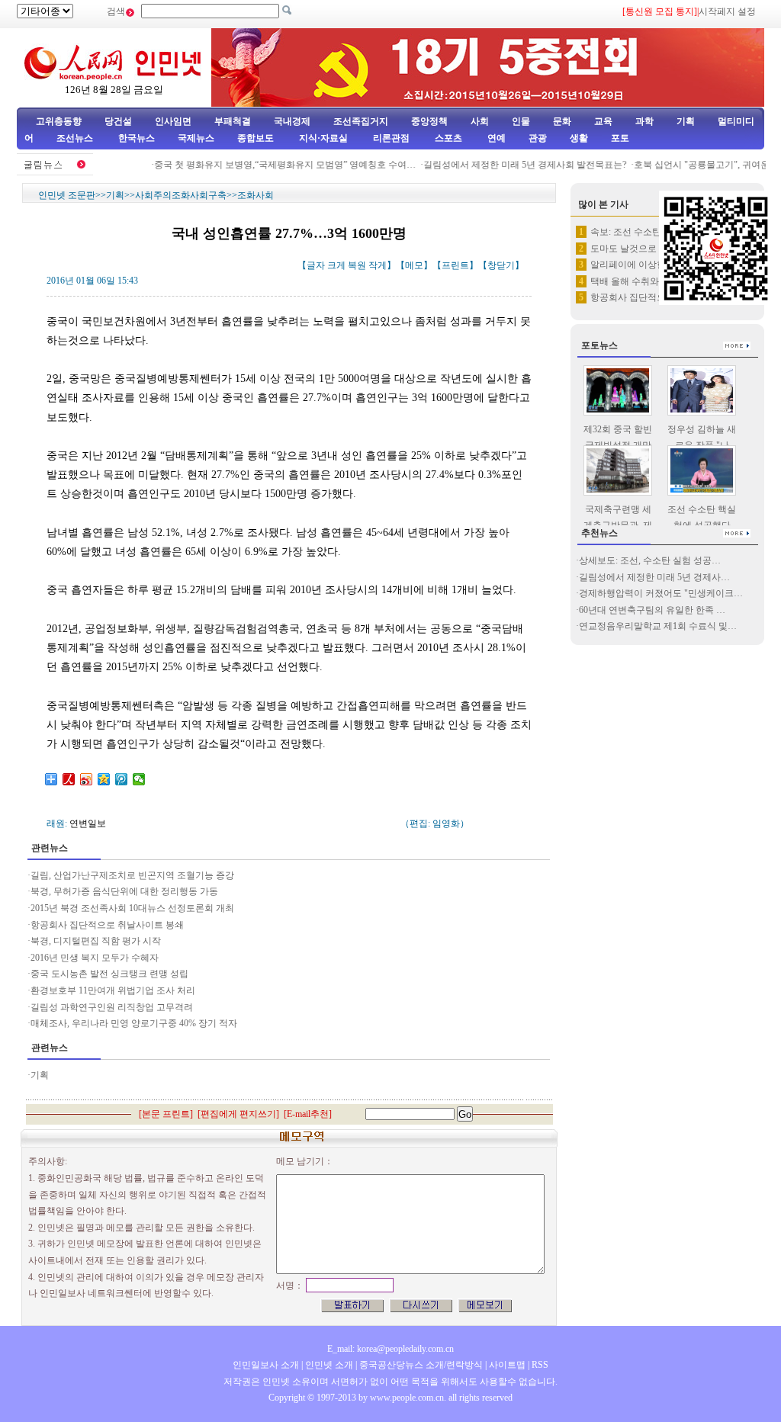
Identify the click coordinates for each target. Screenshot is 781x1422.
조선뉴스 (75, 138)
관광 (538, 138)
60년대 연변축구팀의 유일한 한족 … (652, 610)
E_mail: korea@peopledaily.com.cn (390, 1348)
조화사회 (255, 195)
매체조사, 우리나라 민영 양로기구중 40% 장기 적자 (134, 1023)
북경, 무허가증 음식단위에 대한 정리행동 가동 (124, 891)
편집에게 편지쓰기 (238, 1114)
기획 (686, 121)
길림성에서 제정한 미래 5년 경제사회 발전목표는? (514, 164)
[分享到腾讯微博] (121, 779)
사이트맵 (507, 1364)
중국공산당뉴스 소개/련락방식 (421, 1364)
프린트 (455, 265)
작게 (377, 265)
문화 (562, 121)
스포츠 (447, 138)
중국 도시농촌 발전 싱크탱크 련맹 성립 (109, 973)
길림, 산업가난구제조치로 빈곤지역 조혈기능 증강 (132, 875)
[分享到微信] (139, 779)
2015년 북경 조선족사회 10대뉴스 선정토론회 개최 (132, 908)
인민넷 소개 (328, 1364)
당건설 (118, 121)
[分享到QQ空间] (104, 779)
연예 (495, 138)
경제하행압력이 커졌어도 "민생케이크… (661, 593)
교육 (603, 121)
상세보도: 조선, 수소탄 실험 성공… (650, 560)
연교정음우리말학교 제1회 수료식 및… (658, 626)
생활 (579, 138)
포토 (620, 138)
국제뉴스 (196, 138)
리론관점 (391, 138)
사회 (480, 121)
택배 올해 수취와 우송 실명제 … (655, 281)
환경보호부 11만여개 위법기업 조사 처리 (113, 990)
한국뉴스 (136, 138)
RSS (540, 1364)
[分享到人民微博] (69, 779)
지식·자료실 (324, 138)
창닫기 (501, 265)
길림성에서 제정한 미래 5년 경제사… (654, 577)
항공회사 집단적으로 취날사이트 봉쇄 (107, 925)
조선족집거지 (360, 121)
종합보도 (255, 138)
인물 (521, 121)
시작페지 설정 (727, 11)
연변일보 (87, 823)
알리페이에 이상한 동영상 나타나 (657, 264)
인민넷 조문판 (66, 195)
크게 (336, 265)
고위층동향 (59, 121)
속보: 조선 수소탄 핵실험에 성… (655, 231)
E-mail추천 (308, 1114)
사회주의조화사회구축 (181, 195)
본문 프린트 (166, 1114)
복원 (357, 265)
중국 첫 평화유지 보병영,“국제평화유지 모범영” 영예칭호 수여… (275, 164)
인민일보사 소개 (266, 1364)
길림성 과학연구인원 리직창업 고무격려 (112, 1007)
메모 (414, 265)
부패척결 (232, 121)
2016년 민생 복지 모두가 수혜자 (95, 957)
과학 (644, 121)
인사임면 (173, 121)
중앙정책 (429, 121)
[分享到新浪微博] (86, 779)
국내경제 (292, 121)
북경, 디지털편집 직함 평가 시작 (96, 941)
